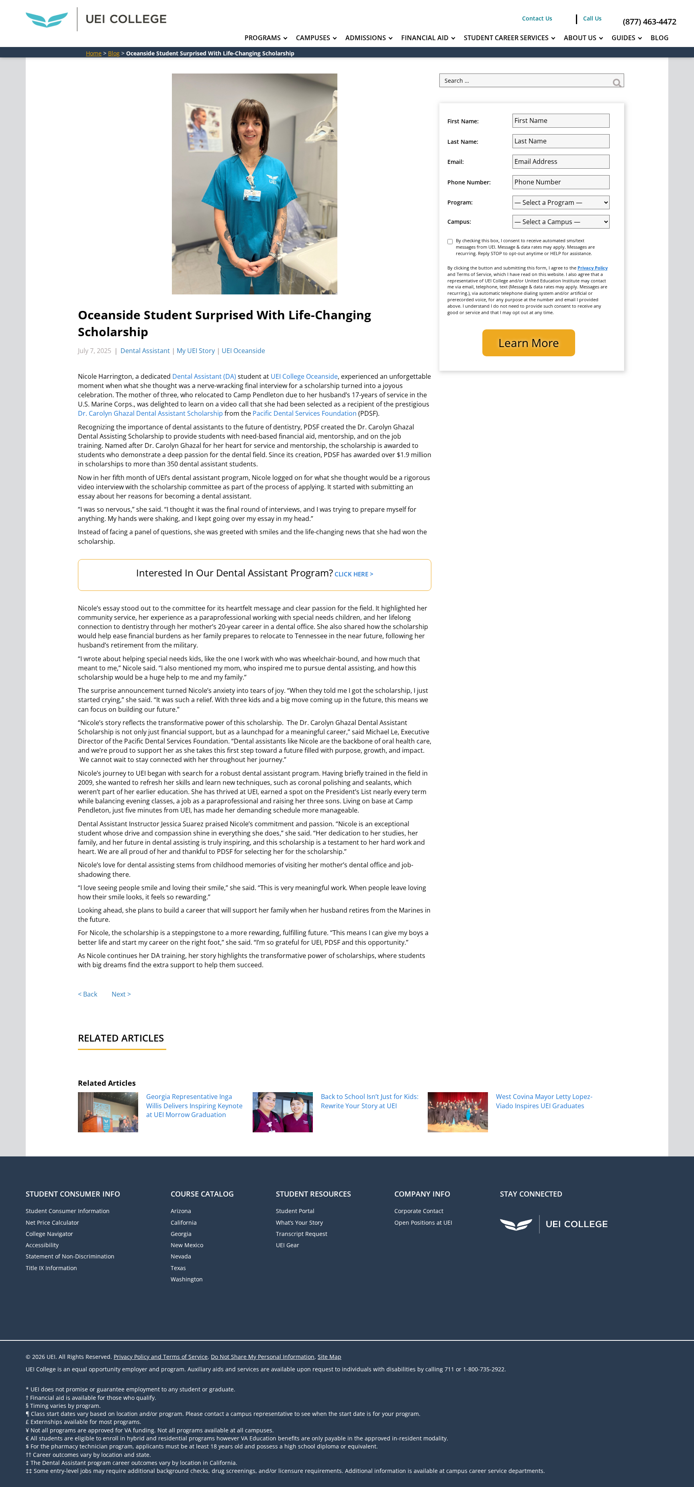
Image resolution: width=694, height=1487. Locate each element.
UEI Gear (287, 1245)
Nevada (181, 1256)
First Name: (463, 121)
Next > (121, 994)
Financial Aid (425, 37)
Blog (660, 37)
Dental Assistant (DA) (204, 376)
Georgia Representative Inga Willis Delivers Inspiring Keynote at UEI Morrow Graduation (194, 1105)
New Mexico (187, 1245)
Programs (263, 37)
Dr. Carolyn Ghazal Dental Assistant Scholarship (150, 413)
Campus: (459, 221)
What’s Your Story (299, 1222)
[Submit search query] (617, 80)
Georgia (181, 1234)
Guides (623, 37)
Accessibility (42, 1245)
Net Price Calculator (52, 1222)
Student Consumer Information (68, 1211)
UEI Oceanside (243, 350)
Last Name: (462, 141)
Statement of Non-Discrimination (70, 1256)
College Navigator (49, 1234)
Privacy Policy (593, 268)
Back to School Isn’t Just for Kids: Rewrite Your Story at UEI (369, 1101)
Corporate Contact (418, 1211)
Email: (455, 161)
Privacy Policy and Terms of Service (161, 1356)
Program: (460, 202)
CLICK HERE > (354, 574)
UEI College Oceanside (304, 376)
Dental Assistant (145, 350)
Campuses (313, 37)
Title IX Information (51, 1268)
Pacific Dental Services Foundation (305, 413)
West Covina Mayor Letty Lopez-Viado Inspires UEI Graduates (544, 1101)
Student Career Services (506, 37)
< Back (87, 994)
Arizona (181, 1211)
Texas (178, 1268)
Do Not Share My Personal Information (262, 1356)
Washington (187, 1279)
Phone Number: (469, 182)
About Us (580, 37)
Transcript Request (301, 1234)
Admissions (365, 37)
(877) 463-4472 (649, 21)
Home (94, 53)
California (184, 1222)
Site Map (329, 1356)
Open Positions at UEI (423, 1222)
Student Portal (295, 1211)
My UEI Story (196, 350)
